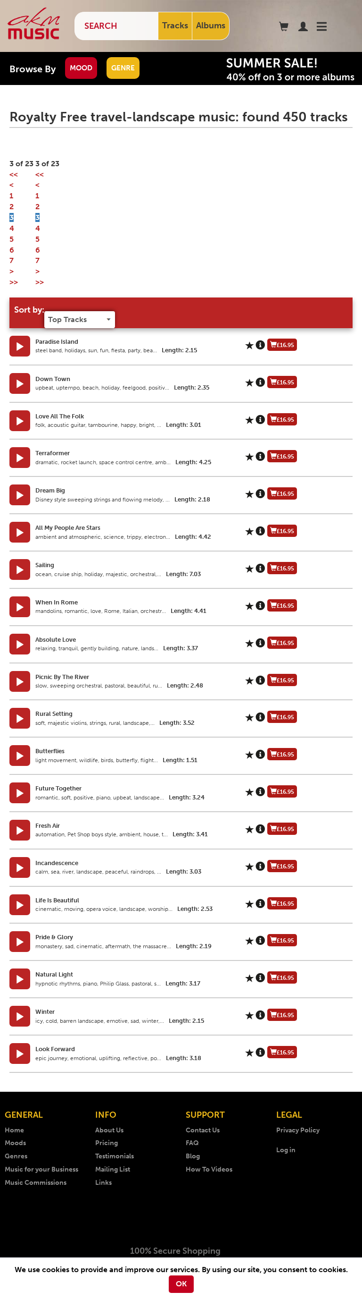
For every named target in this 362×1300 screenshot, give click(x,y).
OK (181, 1283)
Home (14, 1130)
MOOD (81, 68)
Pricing (106, 1143)
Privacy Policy (298, 1130)
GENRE (123, 68)
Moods (15, 1143)
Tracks (175, 25)
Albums (210, 25)
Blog (193, 1156)
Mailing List (112, 1169)
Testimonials (114, 1156)
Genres (16, 1156)
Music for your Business (41, 1169)
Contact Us (203, 1130)
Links (103, 1183)
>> (13, 282)
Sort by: (29, 310)
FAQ (192, 1143)
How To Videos (209, 1169)
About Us (109, 1130)
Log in (286, 1150)
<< (13, 174)
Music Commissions (35, 1183)
